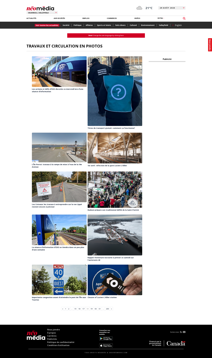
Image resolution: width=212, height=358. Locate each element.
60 (96, 309)
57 (84, 309)
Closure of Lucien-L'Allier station (102, 297)
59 (92, 309)
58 (88, 309)
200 (107, 309)
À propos (51, 332)
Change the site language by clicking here (106, 35)
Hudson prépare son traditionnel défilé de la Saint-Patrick (113, 210)
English (178, 25)
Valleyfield (163, 25)
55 (75, 309)
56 (79, 309)
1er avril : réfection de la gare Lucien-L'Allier (107, 165)
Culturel (133, 25)
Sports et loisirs (104, 25)
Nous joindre (53, 329)
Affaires (89, 25)
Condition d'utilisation (58, 345)
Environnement (148, 25)
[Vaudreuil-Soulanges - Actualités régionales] (40, 8)
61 (100, 309)
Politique (77, 25)
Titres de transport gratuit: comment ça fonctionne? (111, 128)
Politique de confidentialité (60, 342)
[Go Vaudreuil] (36, 338)
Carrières (51, 336)
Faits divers (120, 25)
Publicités (52, 339)
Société (66, 25)
